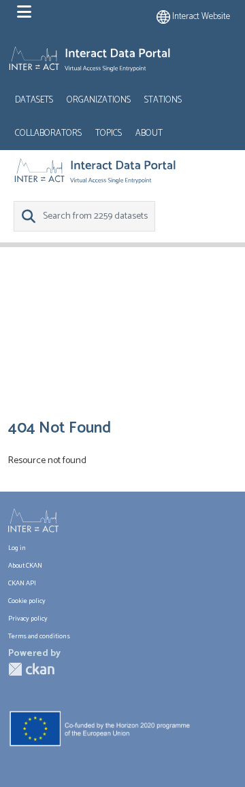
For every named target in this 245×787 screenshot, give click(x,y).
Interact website (200, 17)
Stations (163, 100)
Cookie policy (27, 601)
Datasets (34, 100)
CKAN (31, 669)
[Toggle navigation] (24, 12)
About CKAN (25, 565)
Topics (108, 133)
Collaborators (48, 133)
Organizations (99, 100)
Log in (17, 548)
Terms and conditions (39, 636)
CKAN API (22, 583)
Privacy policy (28, 618)
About (149, 133)
